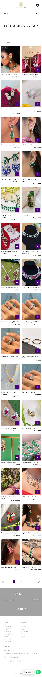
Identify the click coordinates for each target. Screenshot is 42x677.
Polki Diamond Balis (28, 145)
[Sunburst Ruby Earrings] (10, 552)
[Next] (39, 581)
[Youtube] (21, 609)
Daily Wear (7, 629)
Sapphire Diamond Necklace (31, 533)
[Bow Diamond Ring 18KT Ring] (10, 306)
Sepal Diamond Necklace (29, 496)
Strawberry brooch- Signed (9, 533)
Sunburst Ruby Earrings (8, 567)
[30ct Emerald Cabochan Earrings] (31, 164)
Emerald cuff (26, 215)
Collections (7, 631)
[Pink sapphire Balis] (31, 93)
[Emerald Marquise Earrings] (10, 130)
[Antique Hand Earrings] (10, 447)
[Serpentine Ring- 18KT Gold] (31, 306)
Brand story (7, 639)
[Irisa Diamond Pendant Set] (10, 272)
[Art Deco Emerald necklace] (10, 59)
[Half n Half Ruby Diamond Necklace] (10, 236)
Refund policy (25, 636)
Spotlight (7, 636)
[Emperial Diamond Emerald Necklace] (10, 200)
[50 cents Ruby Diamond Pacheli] (10, 481)
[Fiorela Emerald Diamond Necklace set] (31, 236)
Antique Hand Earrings (8, 462)
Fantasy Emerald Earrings (30, 462)
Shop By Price (8, 634)
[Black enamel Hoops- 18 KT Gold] (31, 341)
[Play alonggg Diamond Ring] (10, 341)
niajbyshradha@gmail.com (16, 661)
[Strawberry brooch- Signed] (10, 517)
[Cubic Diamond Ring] (31, 413)
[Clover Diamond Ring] (31, 377)
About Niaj (24, 626)
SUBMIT (35, 600)
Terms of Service (26, 634)
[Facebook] (15, 609)
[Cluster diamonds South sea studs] (10, 93)
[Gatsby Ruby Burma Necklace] (31, 272)
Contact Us (7, 641)
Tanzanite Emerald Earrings (10, 179)
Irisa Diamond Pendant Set (9, 287)
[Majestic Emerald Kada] (31, 552)
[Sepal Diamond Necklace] (31, 481)
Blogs (22, 629)
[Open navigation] (4, 5)
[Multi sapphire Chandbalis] (31, 59)
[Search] (37, 14)
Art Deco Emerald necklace (9, 74)
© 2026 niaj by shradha (21, 673)
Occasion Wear (8, 626)
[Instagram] (25, 609)
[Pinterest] (18, 609)
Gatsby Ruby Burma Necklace (31, 287)
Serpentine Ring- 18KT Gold (30, 322)
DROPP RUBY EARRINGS (9, 428)
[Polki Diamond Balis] (31, 130)
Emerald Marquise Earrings (9, 145)
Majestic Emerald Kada (29, 567)
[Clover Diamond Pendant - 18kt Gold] (10, 377)
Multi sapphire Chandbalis (30, 74)
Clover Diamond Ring (28, 392)
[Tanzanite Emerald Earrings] (10, 164)
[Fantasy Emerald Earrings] (31, 447)
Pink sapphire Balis (28, 109)
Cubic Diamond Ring (28, 428)
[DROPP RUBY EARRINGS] (10, 413)
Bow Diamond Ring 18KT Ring (10, 322)
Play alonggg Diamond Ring (10, 356)
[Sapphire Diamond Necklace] (31, 517)
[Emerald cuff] (31, 200)
